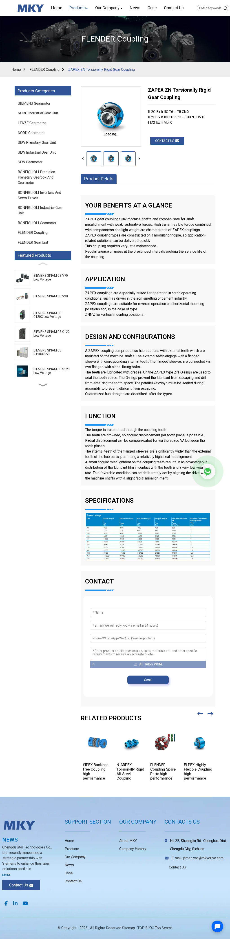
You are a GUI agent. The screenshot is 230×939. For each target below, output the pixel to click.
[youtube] (25, 903)
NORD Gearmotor (31, 133)
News (69, 865)
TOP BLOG (146, 928)
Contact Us (73, 881)
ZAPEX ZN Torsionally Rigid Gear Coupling (101, 69)
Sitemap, (129, 928)
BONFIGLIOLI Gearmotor (37, 223)
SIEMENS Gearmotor (34, 103)
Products (72, 849)
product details (98, 178)
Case (69, 873)
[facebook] (6, 903)
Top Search (163, 928)
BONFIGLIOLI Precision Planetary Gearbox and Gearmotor (36, 177)
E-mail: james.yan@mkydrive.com (197, 858)
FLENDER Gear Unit (33, 242)
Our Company (75, 857)
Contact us (164, 141)
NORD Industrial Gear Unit (38, 113)
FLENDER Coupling (45, 69)
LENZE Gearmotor (32, 123)
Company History (132, 849)
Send (148, 680)
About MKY (128, 841)
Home (16, 69)
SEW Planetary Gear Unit (37, 142)
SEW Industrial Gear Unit (37, 152)
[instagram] (15, 903)
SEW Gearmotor (30, 162)
